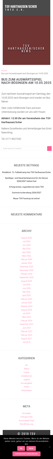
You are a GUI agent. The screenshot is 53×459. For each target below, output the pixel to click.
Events (26, 372)
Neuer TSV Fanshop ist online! (26, 198)
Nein (31, 448)
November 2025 (26, 270)
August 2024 (26, 310)
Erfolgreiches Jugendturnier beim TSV (26, 187)
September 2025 (27, 277)
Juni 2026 (26, 245)
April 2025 (26, 295)
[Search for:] (23, 148)
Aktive (26, 369)
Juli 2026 (26, 241)
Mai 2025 (26, 292)
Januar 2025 (26, 303)
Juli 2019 (26, 342)
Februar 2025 (26, 299)
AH (26, 365)
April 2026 (26, 252)
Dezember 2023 (26, 324)
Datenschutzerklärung (26, 454)
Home (4, 70)
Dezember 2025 (26, 267)
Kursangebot (26, 383)
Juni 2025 (26, 288)
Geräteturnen (26, 376)
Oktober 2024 (26, 306)
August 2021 (26, 339)
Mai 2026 (26, 249)
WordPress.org (26, 424)
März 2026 (26, 256)
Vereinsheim (26, 390)
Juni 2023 (26, 328)
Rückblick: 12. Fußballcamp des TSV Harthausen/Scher (26, 172)
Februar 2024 (26, 321)
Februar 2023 (26, 331)
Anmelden (26, 413)
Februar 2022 (26, 335)
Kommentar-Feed (26, 420)
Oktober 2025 (26, 274)
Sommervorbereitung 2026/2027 (26, 193)
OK (21, 448)
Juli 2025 (26, 285)
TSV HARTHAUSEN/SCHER (21, 6)
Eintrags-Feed (26, 417)
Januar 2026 (26, 263)
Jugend (26, 379)
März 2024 (26, 317)
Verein (26, 387)
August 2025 (26, 281)
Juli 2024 (26, 313)
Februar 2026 (26, 259)
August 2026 (26, 238)
